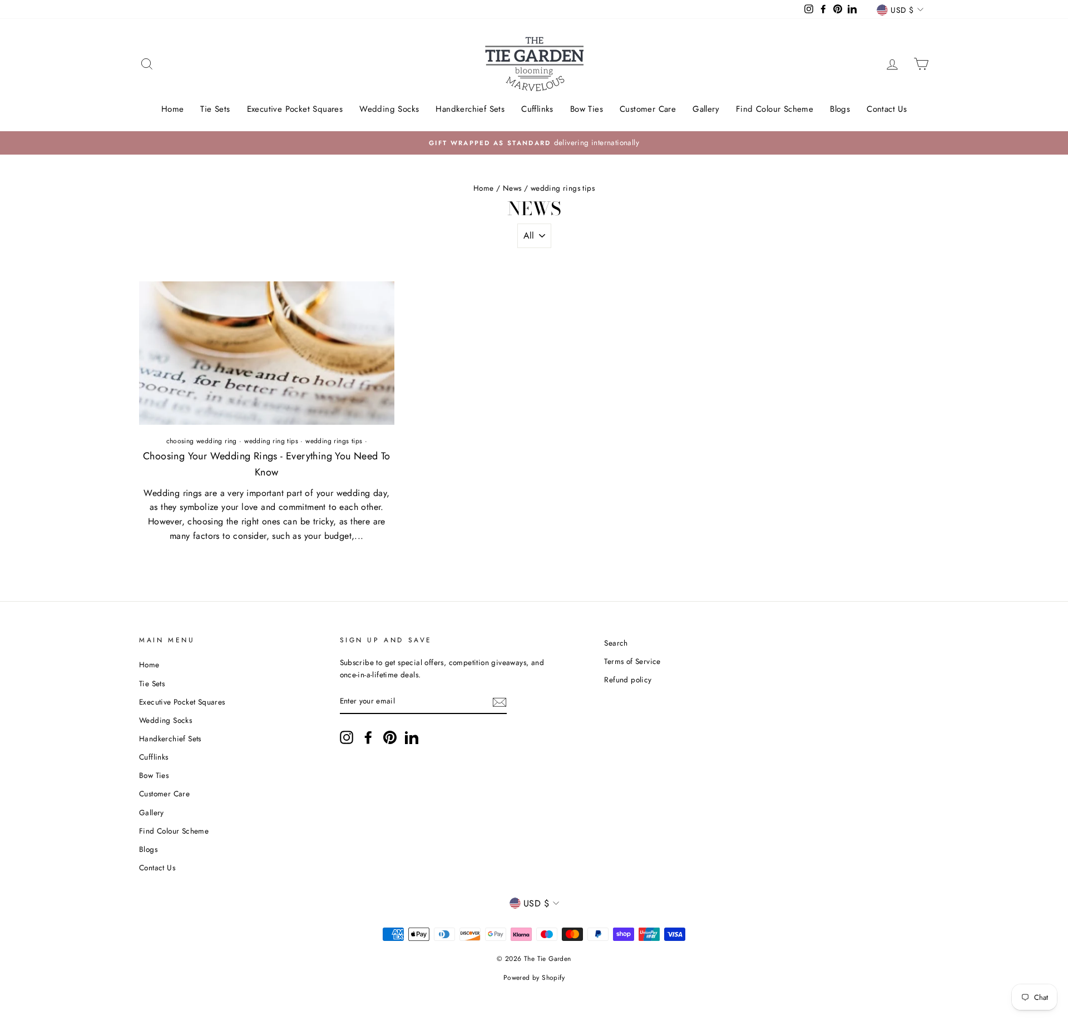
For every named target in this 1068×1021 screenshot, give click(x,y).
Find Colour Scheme (774, 109)
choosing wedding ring (201, 441)
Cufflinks (537, 109)
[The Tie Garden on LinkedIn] (411, 737)
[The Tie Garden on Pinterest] (390, 737)
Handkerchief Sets (470, 109)
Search (615, 642)
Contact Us (887, 109)
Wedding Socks (389, 109)
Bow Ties (586, 109)
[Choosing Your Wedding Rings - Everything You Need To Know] (266, 353)
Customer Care (648, 109)
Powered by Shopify (534, 978)
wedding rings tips (333, 441)
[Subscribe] (499, 702)
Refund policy (627, 679)
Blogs (840, 109)
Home (172, 109)
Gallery (706, 109)
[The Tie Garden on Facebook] (368, 737)
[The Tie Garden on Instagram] (346, 737)
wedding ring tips (271, 441)
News (512, 188)
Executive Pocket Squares (295, 109)
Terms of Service (632, 661)
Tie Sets (215, 109)
